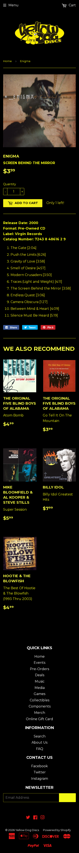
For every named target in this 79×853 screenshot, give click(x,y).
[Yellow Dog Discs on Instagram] (42, 818)
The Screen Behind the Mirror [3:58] (41, 288)
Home (7, 61)
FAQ (39, 749)
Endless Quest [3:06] (28, 295)
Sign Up (67, 797)
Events (39, 663)
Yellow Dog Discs (27, 830)
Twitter (39, 772)
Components (40, 706)
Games (39, 694)
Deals (39, 675)
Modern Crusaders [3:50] (31, 275)
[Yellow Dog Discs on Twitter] (28, 818)
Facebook (39, 766)
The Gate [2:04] (23, 248)
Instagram (39, 779)
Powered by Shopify (57, 830)
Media (40, 688)
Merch (39, 713)
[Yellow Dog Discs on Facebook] (35, 818)
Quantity (9, 184)
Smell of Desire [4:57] (28, 268)
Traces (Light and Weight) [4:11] (36, 282)
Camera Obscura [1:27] (29, 302)
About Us (39, 742)
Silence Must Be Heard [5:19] (34, 315)
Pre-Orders (39, 669)
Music (39, 681)
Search (40, 736)
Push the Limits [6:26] (28, 255)
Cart (72, 5)
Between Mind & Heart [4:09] (35, 309)
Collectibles (39, 700)
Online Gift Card (39, 719)
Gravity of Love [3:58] (28, 261)
